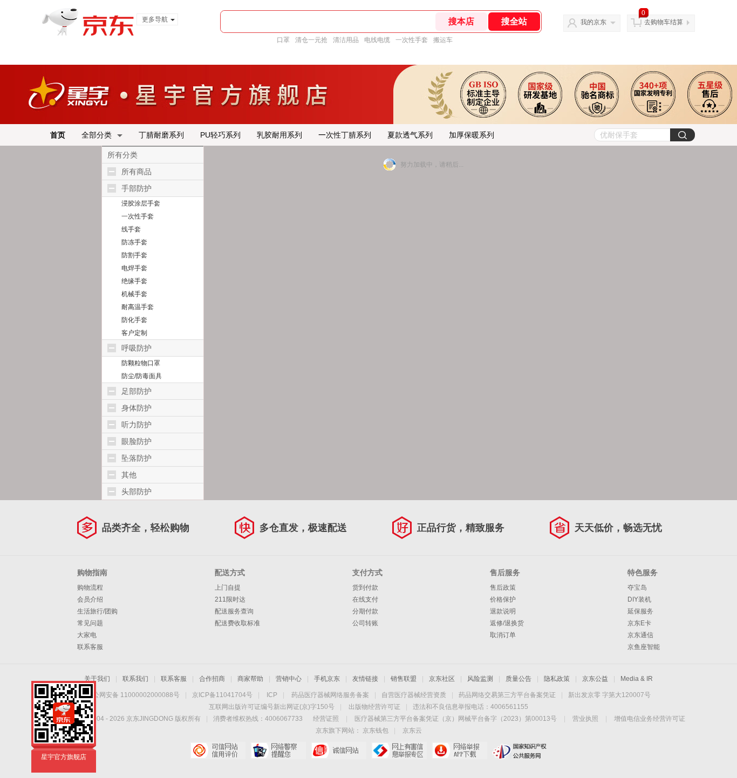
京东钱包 (375, 730)
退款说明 (503, 611)
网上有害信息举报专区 (399, 750)
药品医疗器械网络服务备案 (330, 695)
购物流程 (90, 587)
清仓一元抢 (311, 40)
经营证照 (326, 718)
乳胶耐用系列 (279, 135)
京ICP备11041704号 (222, 695)
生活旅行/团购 (97, 611)
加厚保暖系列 (471, 135)
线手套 (131, 229)
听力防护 (136, 424)
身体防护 (136, 408)
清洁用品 (346, 40)
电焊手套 (134, 268)
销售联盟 (404, 679)
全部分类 (96, 135)
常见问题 (90, 623)
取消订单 (503, 635)
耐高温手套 (137, 307)
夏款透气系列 (410, 135)
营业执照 (585, 718)
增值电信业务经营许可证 (649, 718)
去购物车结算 (663, 22)
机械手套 (134, 294)
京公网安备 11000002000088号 (133, 695)
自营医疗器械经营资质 (413, 695)
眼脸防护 (136, 441)
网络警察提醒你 (278, 750)
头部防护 (136, 491)
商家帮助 (250, 679)
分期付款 (365, 611)
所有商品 (136, 171)
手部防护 (136, 188)
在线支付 (365, 599)
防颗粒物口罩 (140, 363)
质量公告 (518, 679)
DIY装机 (639, 599)
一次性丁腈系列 (344, 135)
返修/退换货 (507, 623)
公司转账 (365, 623)
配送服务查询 (234, 611)
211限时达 (230, 599)
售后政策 (503, 587)
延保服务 (640, 611)
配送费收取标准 (237, 623)
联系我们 (135, 679)
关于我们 (97, 679)
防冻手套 (134, 242)
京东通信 (640, 635)
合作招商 (212, 679)
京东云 (412, 730)
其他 (129, 474)
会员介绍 (90, 599)
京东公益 (595, 679)
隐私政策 (557, 679)
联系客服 (90, 647)
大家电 (87, 635)
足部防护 (136, 391)
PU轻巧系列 (220, 135)
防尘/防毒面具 (141, 376)
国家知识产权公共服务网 (520, 750)
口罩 (283, 40)
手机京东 (327, 679)
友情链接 (365, 679)
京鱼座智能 (643, 647)
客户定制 (134, 333)
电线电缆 (377, 40)
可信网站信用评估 (217, 750)
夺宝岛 (637, 587)
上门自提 (228, 587)
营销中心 (289, 679)
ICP (272, 695)
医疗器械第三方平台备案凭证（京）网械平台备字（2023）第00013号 (455, 718)
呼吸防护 (136, 348)
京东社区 (442, 679)
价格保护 (503, 599)
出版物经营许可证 (374, 707)
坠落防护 (136, 458)
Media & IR (636, 679)
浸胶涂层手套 (140, 203)
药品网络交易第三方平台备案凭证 (507, 695)
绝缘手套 (134, 281)
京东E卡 (639, 623)
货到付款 (365, 587)
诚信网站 (338, 750)
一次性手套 (411, 40)
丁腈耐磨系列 (161, 135)
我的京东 (593, 22)
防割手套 (134, 255)
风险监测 (480, 679)
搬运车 (443, 40)
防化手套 (134, 320)
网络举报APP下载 (459, 750)
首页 (57, 135)
